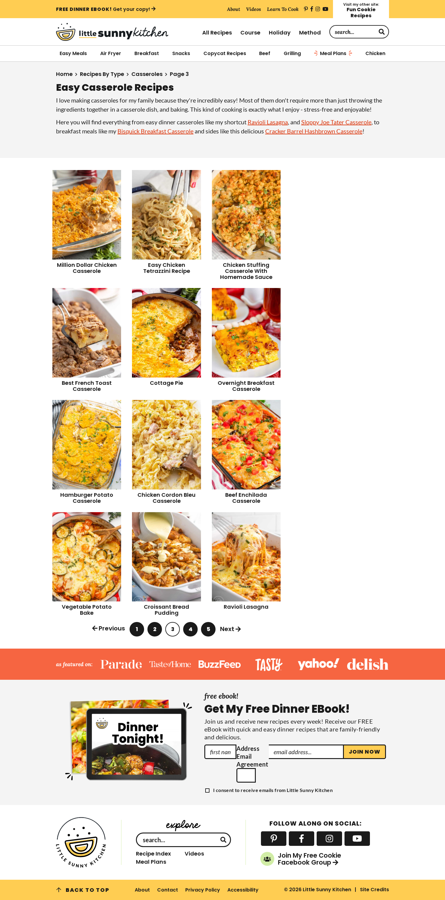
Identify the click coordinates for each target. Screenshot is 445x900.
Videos (194, 854)
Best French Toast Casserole (87, 386)
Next (227, 629)
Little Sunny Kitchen (125, 32)
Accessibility (243, 889)
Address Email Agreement (252, 756)
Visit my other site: (361, 10)
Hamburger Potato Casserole (86, 498)
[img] (306, 9)
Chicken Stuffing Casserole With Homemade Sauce (246, 271)
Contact (167, 889)
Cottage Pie (166, 383)
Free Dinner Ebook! (103, 9)
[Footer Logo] (81, 842)
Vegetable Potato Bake (87, 610)
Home (64, 74)
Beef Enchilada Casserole (246, 498)
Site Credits (374, 889)
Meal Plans (151, 862)
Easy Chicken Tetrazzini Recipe (166, 268)
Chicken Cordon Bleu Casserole (166, 498)
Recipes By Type (102, 74)
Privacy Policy (202, 889)
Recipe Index (153, 854)
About (142, 889)
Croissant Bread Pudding (166, 610)
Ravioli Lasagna (268, 122)
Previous (112, 628)
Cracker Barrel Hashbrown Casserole (313, 131)
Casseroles (147, 74)
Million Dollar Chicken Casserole (87, 268)
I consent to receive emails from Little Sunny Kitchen (273, 790)
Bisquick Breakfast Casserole (155, 131)
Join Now (364, 751)
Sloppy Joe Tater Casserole (336, 122)
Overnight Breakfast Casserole (246, 386)
